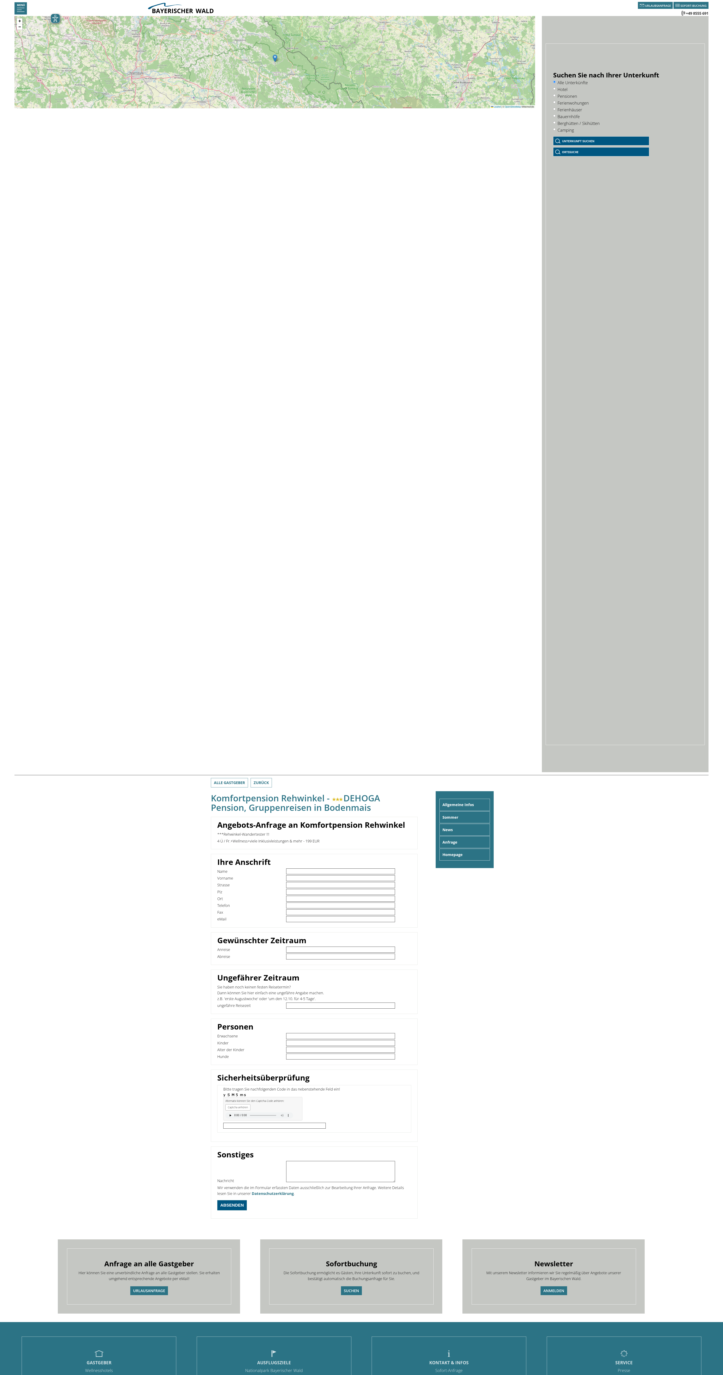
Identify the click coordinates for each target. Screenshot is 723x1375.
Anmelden (553, 1290)
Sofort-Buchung (693, 6)
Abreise (223, 956)
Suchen (351, 1290)
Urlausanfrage (149, 1290)
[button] (275, 58)
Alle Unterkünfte (573, 83)
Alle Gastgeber (229, 782)
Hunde (223, 1056)
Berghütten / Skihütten (579, 123)
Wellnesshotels (99, 1370)
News (447, 829)
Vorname (225, 878)
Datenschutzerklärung (273, 1193)
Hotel (562, 89)
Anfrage (449, 842)
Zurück (261, 782)
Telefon (223, 905)
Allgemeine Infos (458, 804)
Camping (566, 130)
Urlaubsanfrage (658, 6)
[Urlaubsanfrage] (642, 6)
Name (222, 871)
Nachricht (225, 1180)
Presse (624, 1370)
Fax (220, 912)
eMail (222, 919)
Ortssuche (570, 152)
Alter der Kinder (230, 1049)
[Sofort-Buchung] (677, 6)
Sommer (450, 817)
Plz (219, 891)
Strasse (223, 884)
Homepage (452, 854)
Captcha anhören (238, 1107)
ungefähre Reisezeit (234, 1005)
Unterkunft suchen (578, 141)
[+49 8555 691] (683, 13)
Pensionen (567, 96)
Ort (220, 898)
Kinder (223, 1043)
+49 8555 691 (697, 13)
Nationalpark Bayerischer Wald (274, 1370)
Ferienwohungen (573, 103)
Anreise (223, 949)
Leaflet (497, 106)
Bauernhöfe (569, 116)
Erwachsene (227, 1036)
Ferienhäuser (570, 110)
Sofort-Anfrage (449, 1370)
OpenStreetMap (513, 106)
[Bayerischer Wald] (180, 12)
